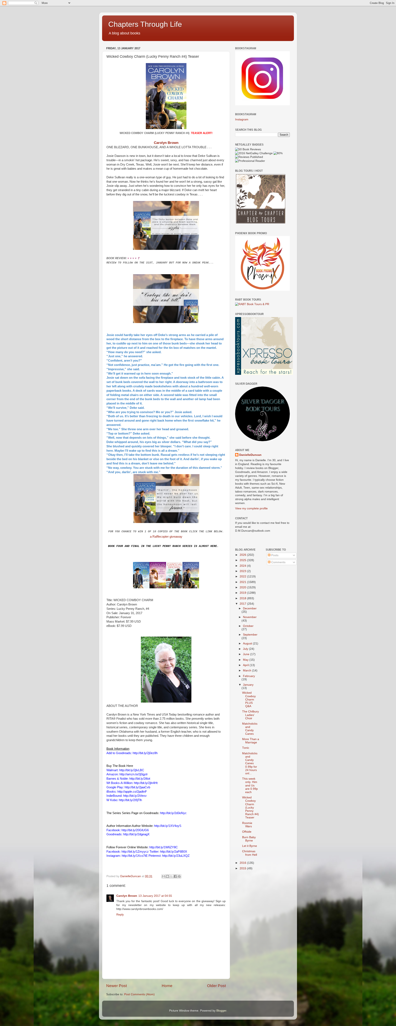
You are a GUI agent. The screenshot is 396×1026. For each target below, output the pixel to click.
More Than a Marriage (250, 741)
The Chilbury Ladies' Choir (250, 715)
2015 (243, 868)
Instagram (241, 119)
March (247, 670)
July (246, 648)
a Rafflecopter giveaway (166, 536)
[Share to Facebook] (175, 876)
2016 (243, 862)
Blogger (221, 1010)
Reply (120, 914)
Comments (277, 562)
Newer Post (116, 986)
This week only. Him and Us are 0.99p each (250, 785)
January (248, 684)
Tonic (245, 747)
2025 (243, 560)
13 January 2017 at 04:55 (155, 895)
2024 (243, 565)
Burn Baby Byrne (249, 839)
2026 (243, 554)
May (246, 659)
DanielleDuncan (250, 454)
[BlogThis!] (167, 876)
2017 (243, 603)
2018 (243, 598)
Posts (274, 555)
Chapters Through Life (145, 24)
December (250, 608)
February (249, 676)
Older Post (216, 986)
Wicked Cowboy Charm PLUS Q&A (249, 699)
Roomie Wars (247, 825)
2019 (243, 592)
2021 (243, 582)
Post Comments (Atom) (139, 994)
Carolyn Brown (166, 143)
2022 (243, 576)
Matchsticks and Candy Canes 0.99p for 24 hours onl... (249, 763)
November (250, 617)
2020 (243, 587)
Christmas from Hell (249, 853)
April (246, 665)
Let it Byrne (249, 845)
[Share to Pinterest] (179, 876)
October (248, 626)
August (248, 643)
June (246, 654)
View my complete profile (251, 508)
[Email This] (163, 876)
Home (167, 986)
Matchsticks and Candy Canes (249, 728)
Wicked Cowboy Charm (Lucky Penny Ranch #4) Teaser (250, 807)
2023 (243, 571)
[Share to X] (171, 876)
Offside (246, 831)
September (250, 634)
